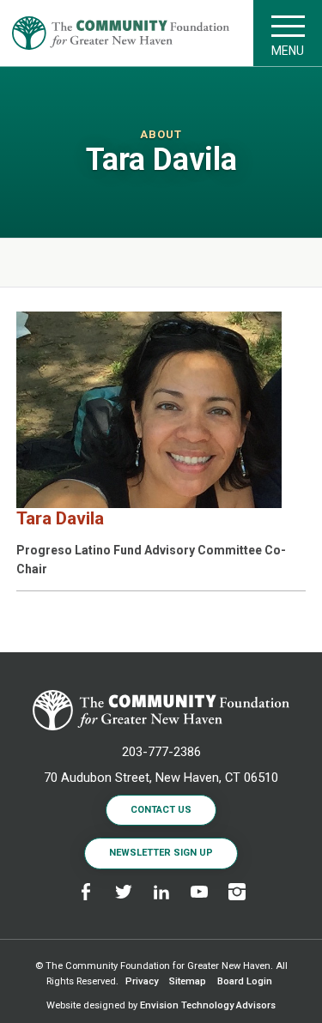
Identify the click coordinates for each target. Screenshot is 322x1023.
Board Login (244, 981)
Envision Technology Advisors (208, 1005)
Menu (287, 51)
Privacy (141, 981)
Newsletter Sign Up (161, 852)
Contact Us (161, 809)
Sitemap (187, 981)
